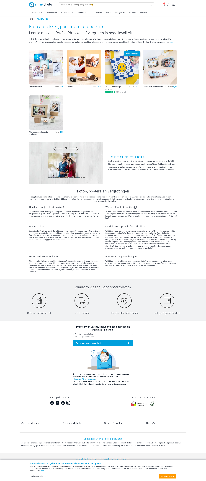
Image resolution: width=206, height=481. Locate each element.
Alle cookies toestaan (167, 476)
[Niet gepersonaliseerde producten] (46, 112)
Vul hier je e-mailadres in (85, 334)
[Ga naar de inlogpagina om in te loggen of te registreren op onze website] (163, 5)
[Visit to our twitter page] (57, 402)
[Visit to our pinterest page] (62, 402)
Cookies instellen (37, 476)
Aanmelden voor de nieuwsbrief (88, 343)
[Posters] (84, 67)
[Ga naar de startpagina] (40, 5)
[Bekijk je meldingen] (168, 5)
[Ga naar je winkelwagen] (173, 5)
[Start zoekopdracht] (151, 5)
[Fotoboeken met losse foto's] (160, 67)
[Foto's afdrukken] (46, 67)
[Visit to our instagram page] (68, 402)
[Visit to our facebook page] (52, 402)
